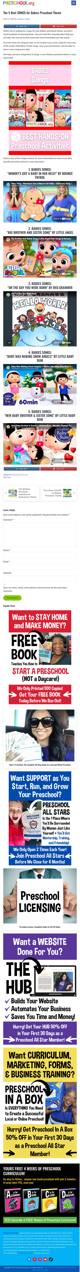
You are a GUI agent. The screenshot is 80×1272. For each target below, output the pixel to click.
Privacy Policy (70, 1268)
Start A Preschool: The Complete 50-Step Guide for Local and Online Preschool (40, 765)
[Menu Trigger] (73, 3)
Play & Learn (23, 475)
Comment (8, 519)
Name (6, 550)
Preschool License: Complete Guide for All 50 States (39, 927)
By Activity (14, 475)
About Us (47, 1268)
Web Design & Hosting (40, 1270)
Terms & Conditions (58, 1268)
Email (6, 561)
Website (7, 573)
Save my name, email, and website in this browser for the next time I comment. (35, 589)
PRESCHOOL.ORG (25, 1253)
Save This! (60, 26)
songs (9, 477)
